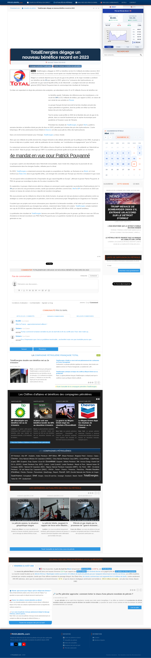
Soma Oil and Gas (50, 476)
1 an (128, 47)
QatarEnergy (48, 472)
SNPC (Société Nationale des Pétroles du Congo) (82, 472)
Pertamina (72, 469)
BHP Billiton (53, 456)
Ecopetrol (24, 461)
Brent (69, 569)
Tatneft (80, 476)
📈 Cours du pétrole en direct (38, 2)
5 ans (137, 47)
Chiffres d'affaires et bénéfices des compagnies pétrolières (58, 394)
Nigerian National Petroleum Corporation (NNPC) (62, 467)
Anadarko (32, 456)
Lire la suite (135, 607)
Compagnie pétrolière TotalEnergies (41, 66)
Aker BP (24, 456)
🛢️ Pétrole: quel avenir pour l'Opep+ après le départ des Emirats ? (30, 590)
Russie (71, 100)
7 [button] (128, 153)
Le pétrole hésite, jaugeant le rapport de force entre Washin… (55, 524)
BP (79, 188)
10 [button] (106, 158)
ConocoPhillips (84, 459)
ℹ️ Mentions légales (99, 640)
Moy (135, 42)
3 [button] (106, 153)
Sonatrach (68, 476)
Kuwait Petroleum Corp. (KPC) (33, 464)
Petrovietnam (38, 472)
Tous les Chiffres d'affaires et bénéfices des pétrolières (30, 442)
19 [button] (118, 164)
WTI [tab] (133, 7)
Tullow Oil (14, 479)
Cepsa (96, 456)
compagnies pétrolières (57, 451)
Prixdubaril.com (15, 8)
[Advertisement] (55, 30)
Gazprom (59, 461)
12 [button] (118, 158)
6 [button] (123, 153)
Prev (95, 493)
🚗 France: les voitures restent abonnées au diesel (26, 600)
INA (78, 461)
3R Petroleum (15, 456)
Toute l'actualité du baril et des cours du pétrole (57, 549)
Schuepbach (27, 476)
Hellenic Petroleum (70, 461)
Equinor (34, 461)
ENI (18, 461)
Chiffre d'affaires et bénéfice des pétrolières (67, 66)
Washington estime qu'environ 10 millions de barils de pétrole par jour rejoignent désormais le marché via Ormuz (85, 574)
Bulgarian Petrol (80, 456)
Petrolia (23, 472)
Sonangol (61, 476)
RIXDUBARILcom (20, 634)
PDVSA (51, 469)
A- (98, 8)
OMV (89, 467)
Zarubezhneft (26, 479)
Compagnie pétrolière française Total (56, 355)
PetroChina (80, 469)
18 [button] (112, 164)
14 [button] (129, 158)
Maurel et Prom (80, 464)
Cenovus (90, 456)
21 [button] (129, 164)
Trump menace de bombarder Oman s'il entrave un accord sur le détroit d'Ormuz (122, 212)
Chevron (48, 130)
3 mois (118, 47)
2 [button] (139, 147)
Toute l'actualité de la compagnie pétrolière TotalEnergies (77, 386)
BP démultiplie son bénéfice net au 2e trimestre (19, 423)
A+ (94, 8)
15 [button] (134, 158)
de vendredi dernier (89, 571)
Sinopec (40, 476)
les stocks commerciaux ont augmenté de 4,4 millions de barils (105, 576)
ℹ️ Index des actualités (70, 643)
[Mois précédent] (110, 137)
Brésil (86, 171)
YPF (19, 479)
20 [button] (123, 164)
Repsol (55, 472)
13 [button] (123, 158)
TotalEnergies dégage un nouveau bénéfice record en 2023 (55, 55)
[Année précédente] (106, 137)
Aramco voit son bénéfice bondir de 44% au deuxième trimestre (43, 423)
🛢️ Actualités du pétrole (62, 2)
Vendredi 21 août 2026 (24, 566)
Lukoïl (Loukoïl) (56, 464)
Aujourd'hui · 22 (123, 137)
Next (98, 493)
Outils (124, 2)
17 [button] (106, 164)
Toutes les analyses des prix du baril (33, 623)
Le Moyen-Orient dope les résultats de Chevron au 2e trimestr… (88, 424)
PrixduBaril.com (16, 655)
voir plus (18, 332)
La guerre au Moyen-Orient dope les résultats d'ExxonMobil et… (66, 424)
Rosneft (62, 472)
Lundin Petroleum (67, 464)
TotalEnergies (71, 125)
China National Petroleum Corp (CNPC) (65, 459)
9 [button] (139, 153)
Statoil (75, 476)
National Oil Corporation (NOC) (35, 467)
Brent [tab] (113, 7)
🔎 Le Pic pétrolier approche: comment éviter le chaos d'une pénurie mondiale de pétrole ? (93, 594)
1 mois (109, 47)
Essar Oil (42, 461)
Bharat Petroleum (68, 456)
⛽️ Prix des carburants (109, 2)
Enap (29, 461)
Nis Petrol (82, 467)
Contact (133, 2)
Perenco (64, 469)
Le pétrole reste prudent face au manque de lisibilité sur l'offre (123, 238)
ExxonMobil (50, 461)
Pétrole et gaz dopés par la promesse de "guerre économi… (85, 524)
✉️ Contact (96, 637)
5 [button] (117, 153)
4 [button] (112, 153)
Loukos (46, 464)
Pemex (57, 469)
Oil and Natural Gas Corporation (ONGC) (33, 469)
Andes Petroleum (41, 456)
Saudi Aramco (16, 476)
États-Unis (22, 174)
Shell (85, 125)
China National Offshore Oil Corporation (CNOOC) (35, 459)
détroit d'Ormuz (40, 574)
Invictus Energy (85, 461)
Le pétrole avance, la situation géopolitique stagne (25, 524)
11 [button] (112, 158)
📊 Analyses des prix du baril (86, 2)
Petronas (30, 472)
